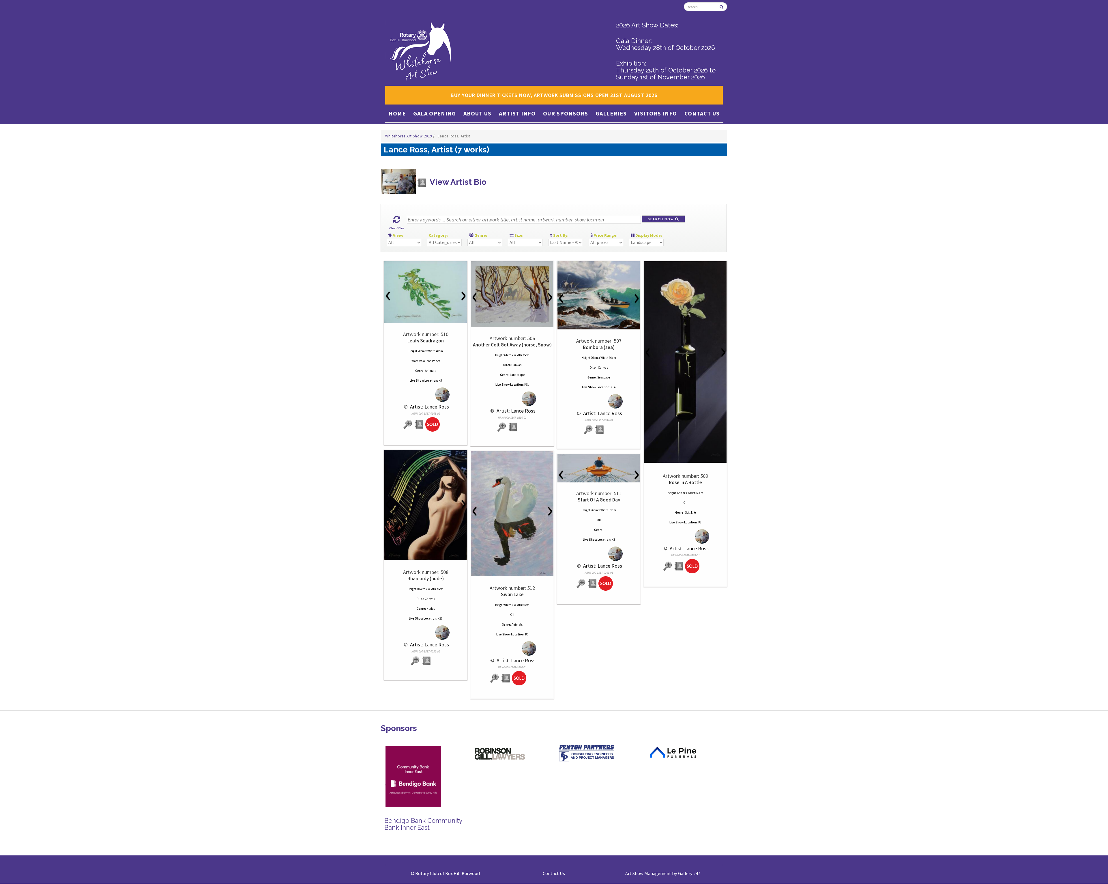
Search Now (661, 219)
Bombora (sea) (599, 347)
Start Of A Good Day (599, 500)
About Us (477, 113)
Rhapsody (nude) (425, 578)
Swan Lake (512, 594)
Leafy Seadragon (425, 340)
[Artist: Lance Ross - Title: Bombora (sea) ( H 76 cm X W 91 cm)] (598, 295)
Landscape (517, 375)
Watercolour (419, 361)
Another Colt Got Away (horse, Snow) (512, 345)
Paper (436, 361)
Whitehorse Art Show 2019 (409, 136)
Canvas (516, 365)
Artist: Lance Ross (429, 406)
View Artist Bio (457, 182)
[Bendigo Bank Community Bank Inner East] (410, 776)
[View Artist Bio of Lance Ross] (419, 424)
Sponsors (399, 728)
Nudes (430, 609)
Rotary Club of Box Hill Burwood (447, 873)
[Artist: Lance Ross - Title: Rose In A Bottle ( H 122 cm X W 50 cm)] (685, 362)
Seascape (603, 377)
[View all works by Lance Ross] (426, 394)
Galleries (611, 113)
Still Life (690, 512)
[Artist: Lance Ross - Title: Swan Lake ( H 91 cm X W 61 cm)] (512, 513)
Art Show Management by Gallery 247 (662, 873)
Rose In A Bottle (685, 482)
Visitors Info (655, 113)
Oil (505, 365)
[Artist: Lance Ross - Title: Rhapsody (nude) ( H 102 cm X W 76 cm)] (425, 505)
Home (397, 113)
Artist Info (517, 113)
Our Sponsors (565, 113)
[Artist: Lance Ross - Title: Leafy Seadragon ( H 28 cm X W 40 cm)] (425, 292)
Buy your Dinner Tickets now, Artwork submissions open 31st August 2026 (554, 95)
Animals (430, 371)
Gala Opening (434, 113)
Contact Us (702, 113)
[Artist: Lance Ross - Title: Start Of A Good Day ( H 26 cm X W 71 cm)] (598, 468)
